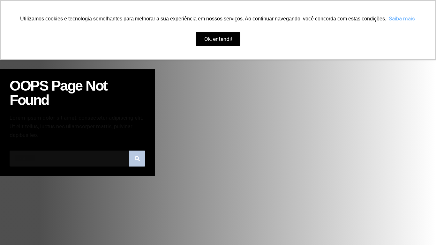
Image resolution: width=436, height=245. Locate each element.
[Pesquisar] (137, 159)
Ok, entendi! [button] (218, 39)
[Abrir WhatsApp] (420, 229)
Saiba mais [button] (402, 18)
